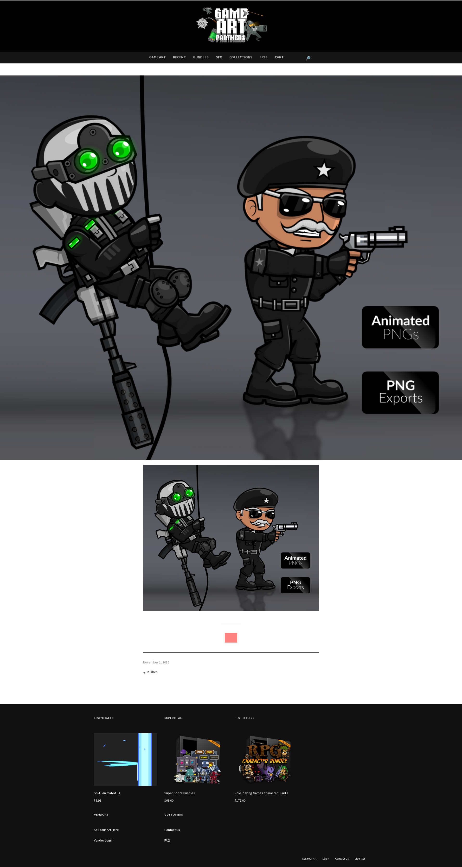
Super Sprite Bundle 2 (180, 793)
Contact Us (172, 830)
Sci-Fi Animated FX (107, 793)
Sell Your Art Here (106, 830)
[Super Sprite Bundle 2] (196, 759)
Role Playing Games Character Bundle (262, 793)
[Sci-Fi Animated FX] (125, 759)
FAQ (167, 840)
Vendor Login (103, 840)
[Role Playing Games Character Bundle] (266, 759)
